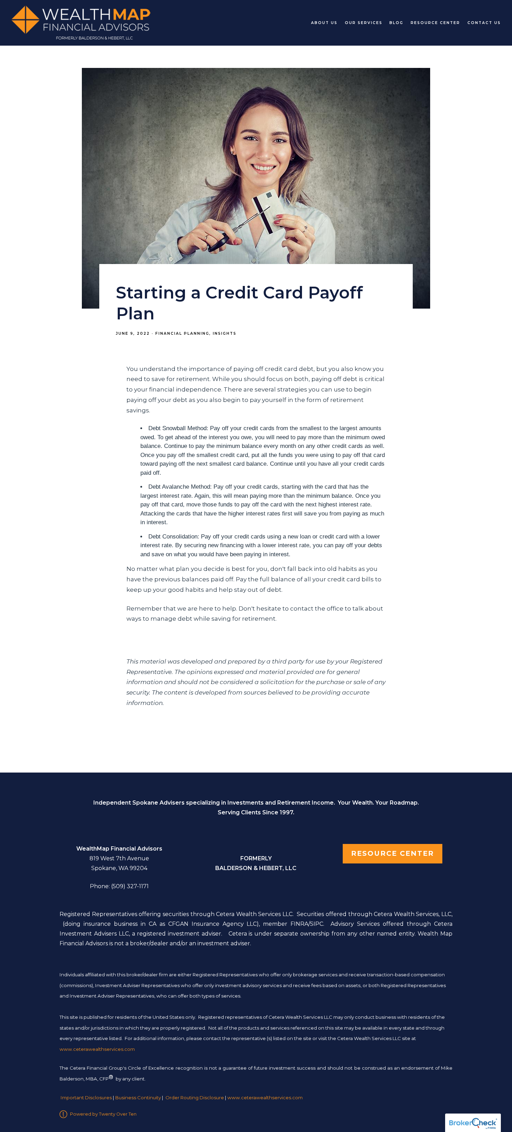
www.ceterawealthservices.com (265, 1097)
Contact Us (484, 23)
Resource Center (435, 23)
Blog (396, 23)
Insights (224, 333)
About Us (324, 23)
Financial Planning (182, 333)
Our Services (363, 23)
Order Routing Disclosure (194, 1097)
